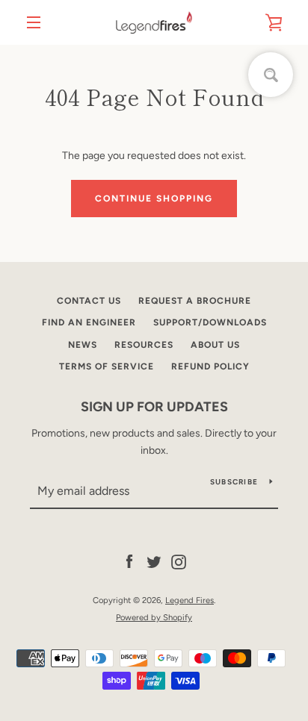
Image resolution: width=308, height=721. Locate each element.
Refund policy (210, 366)
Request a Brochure (194, 301)
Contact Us (89, 301)
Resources (143, 345)
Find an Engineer (89, 322)
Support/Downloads (210, 322)
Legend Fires (189, 600)
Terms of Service (106, 366)
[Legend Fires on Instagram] (178, 561)
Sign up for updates (154, 407)
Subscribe (234, 482)
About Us (215, 345)
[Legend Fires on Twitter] (154, 561)
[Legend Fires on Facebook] (129, 561)
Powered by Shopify (154, 617)
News (82, 345)
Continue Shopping (154, 198)
